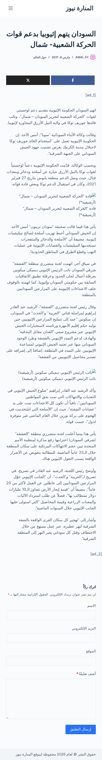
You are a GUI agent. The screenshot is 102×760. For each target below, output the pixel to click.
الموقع (91, 651)
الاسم (91, 605)
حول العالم (39, 57)
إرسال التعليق (80, 729)
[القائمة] (11, 8)
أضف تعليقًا (86, 673)
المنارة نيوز (79, 8)
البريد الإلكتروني (84, 628)
